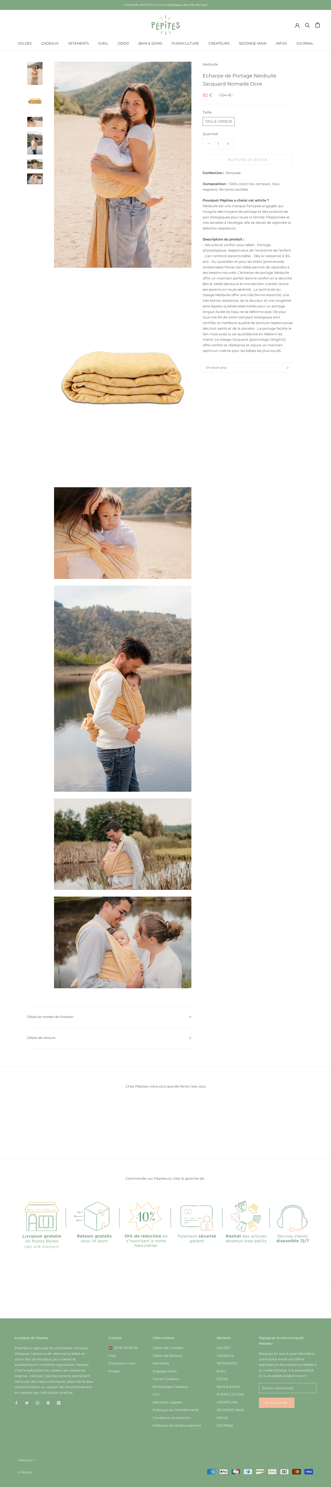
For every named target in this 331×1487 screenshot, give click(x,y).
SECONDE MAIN (252, 43)
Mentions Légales (167, 1402)
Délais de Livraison (168, 1348)
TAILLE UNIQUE (218, 121)
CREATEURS (219, 43)
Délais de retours (41, 1038)
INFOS (281, 43)
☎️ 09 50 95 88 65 (123, 1348)
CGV (156, 1394)
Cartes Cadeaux (166, 1379)
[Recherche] (307, 25)
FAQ (112, 1355)
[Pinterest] (48, 1403)
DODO (123, 43)
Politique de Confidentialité (176, 1410)
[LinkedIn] (58, 1403)
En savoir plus (216, 367)
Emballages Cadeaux (170, 1387)
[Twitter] (27, 1403)
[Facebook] (16, 1403)
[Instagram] (37, 1403)
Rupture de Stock (248, 159)
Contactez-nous (122, 1363)
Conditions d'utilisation (172, 1418)
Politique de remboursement (177, 1425)
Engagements (165, 1371)
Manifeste (161, 1363)
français (25, 1460)
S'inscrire (276, 1403)
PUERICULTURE (185, 43)
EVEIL (103, 43)
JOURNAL (304, 43)
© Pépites (25, 1472)
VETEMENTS (78, 43)
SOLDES (25, 43)
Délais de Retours (167, 1355)
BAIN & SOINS (150, 43)
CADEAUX (50, 43)
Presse (114, 1371)
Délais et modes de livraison (50, 1017)
